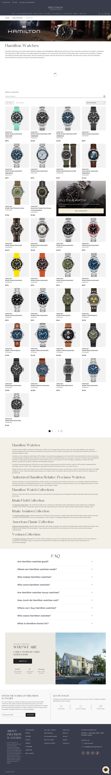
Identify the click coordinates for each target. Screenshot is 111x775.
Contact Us (82, 13)
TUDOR (27, 740)
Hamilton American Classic (20, 526)
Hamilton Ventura (20, 539)
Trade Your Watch (49, 743)
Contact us (66, 743)
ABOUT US (22, 661)
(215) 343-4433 (88, 743)
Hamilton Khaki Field (21, 505)
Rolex (13, 13)
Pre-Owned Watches (50, 736)
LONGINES (28, 746)
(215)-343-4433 (7, 2)
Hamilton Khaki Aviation (22, 515)
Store (15, 2)
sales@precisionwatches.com (93, 747)
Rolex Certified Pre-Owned (25, 13)
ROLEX (27, 733)
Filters (10, 102)
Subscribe (30, 714)
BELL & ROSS (29, 753)
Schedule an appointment (28, 2)
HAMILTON (28, 750)
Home (7, 18)
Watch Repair (68, 13)
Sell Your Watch (57, 13)
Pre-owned (47, 13)
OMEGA (27, 743)
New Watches (38, 13)
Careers (65, 740)
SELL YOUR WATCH (81, 211)
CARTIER (28, 736)
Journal (75, 13)
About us (65, 733)
